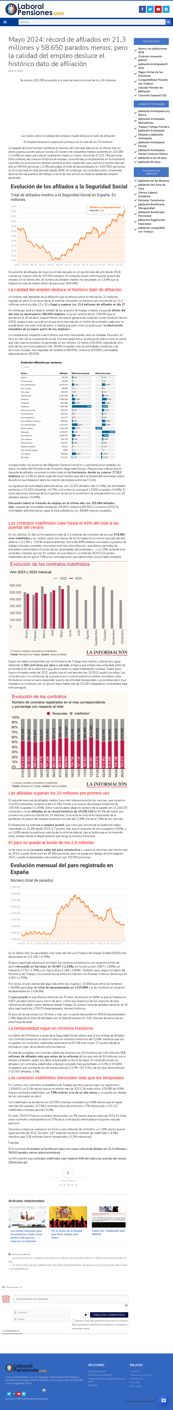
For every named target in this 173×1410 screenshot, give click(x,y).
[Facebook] (142, 9)
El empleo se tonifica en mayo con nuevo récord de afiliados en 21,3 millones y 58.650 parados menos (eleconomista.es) (67, 1151)
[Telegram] (166, 9)
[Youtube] (158, 9)
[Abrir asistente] (163, 1400)
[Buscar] (168, 22)
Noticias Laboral (21, 1254)
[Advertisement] (68, 108)
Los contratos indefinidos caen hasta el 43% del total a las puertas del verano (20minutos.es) (67, 1160)
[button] (5, 21)
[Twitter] (150, 9)
